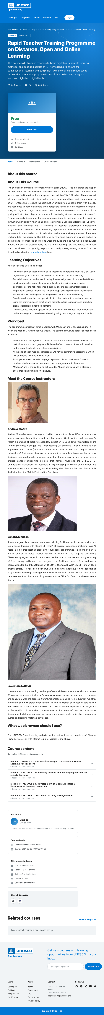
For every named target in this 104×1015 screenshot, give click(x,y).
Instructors (34, 161)
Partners (47, 18)
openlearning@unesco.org (59, 996)
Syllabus (21, 161)
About (37, 18)
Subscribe (93, 966)
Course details (50, 161)
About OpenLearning (34, 988)
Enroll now (32, 129)
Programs (25, 18)
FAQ (29, 994)
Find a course (13, 29)
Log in (69, 17)
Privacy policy (34, 1001)
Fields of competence (13, 992)
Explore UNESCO (52, 1011)
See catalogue (87, 919)
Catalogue (12, 18)
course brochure (38, 252)
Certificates (13, 997)
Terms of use (33, 997)
